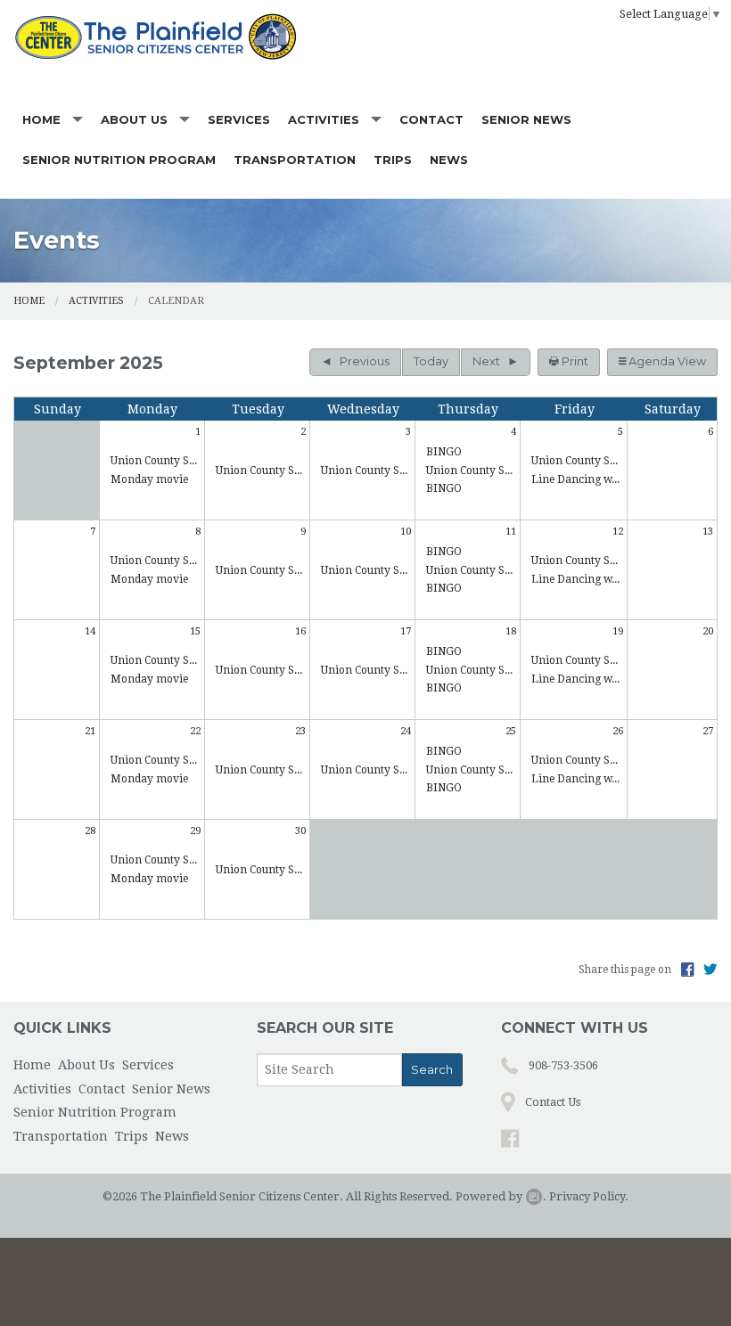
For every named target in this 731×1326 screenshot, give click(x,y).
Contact (431, 119)
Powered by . (501, 1196)
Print (573, 361)
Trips (393, 159)
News (449, 159)
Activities (323, 119)
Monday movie (149, 479)
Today (431, 361)
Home (41, 119)
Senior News (526, 119)
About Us (134, 119)
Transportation (295, 159)
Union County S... (154, 460)
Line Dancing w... (575, 479)
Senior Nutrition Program (119, 159)
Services (239, 119)
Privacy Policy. (588, 1196)
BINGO (444, 452)
